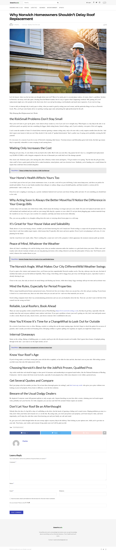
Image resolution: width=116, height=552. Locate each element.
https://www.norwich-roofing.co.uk (67, 311)
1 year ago (24, 24)
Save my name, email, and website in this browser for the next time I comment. (33, 498)
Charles (17, 24)
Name (12, 483)
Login (89, 2)
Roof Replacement (18, 427)
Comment (13, 462)
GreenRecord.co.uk (16, 7)
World (27, 7)
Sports (61, 7)
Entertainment (52, 7)
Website (61, 491)
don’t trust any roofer (76, 385)
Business (42, 7)
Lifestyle (34, 7)
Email (12, 491)
